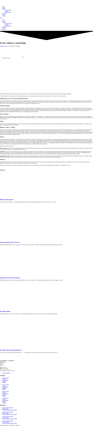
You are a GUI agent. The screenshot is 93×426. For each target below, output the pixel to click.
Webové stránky (8, 10)
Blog (3, 14)
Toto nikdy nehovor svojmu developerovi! (11, 350)
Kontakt (4, 15)
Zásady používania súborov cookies (10, 409)
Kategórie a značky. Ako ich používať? (10, 277)
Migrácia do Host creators (6, 199)
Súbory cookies (6, 408)
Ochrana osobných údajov (8, 407)
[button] (46, 18)
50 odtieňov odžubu (5, 311)
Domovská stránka (3, 46)
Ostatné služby (8, 12)
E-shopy (6, 11)
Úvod (4, 6)
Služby (4, 8)
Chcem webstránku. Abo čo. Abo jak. (9, 242)
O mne (4, 7)
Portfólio (4, 13)
